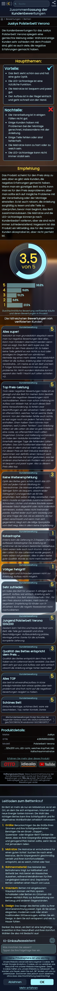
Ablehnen (15, 982)
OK (42, 982)
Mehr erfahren (28, 988)
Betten (27, 19)
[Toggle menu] (3, 3)
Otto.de (25, 778)
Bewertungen (13, 19)
